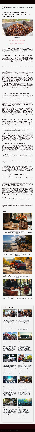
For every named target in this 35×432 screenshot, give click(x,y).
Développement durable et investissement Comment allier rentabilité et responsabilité (25, 405)
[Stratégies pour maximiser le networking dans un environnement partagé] (25, 313)
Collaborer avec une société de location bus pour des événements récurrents (10, 361)
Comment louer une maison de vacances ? (17, 253)
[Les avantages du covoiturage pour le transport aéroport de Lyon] (10, 335)
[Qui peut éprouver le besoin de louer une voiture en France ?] (17, 265)
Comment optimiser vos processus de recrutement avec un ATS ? (10, 316)
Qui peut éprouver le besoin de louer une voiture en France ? (17, 275)
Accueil (3, 6)
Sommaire (17, 37)
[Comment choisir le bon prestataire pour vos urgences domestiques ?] (25, 358)
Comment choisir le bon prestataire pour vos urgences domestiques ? (25, 361)
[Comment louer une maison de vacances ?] (17, 243)
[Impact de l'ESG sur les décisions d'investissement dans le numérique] (10, 379)
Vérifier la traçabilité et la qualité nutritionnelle (17, 40)
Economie (6, 6)
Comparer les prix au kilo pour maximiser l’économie (17, 39)
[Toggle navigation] (2, 2)
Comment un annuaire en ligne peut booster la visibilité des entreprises (10, 405)
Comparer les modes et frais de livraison (17, 43)
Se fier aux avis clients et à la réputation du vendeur (17, 41)
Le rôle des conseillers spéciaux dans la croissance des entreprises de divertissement (25, 383)
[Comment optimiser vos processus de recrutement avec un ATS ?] (10, 313)
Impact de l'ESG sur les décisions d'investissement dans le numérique (10, 383)
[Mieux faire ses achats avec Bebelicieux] (17, 221)
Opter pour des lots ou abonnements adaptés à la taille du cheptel (17, 44)
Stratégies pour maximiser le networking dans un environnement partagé (25, 316)
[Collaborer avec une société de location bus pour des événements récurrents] (10, 358)
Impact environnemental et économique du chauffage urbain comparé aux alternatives (25, 339)
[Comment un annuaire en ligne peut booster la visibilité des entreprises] (10, 401)
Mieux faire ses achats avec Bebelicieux (17, 231)
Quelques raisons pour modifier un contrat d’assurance (17, 297)
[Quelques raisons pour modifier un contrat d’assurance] (17, 287)
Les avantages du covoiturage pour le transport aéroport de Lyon (10, 339)
